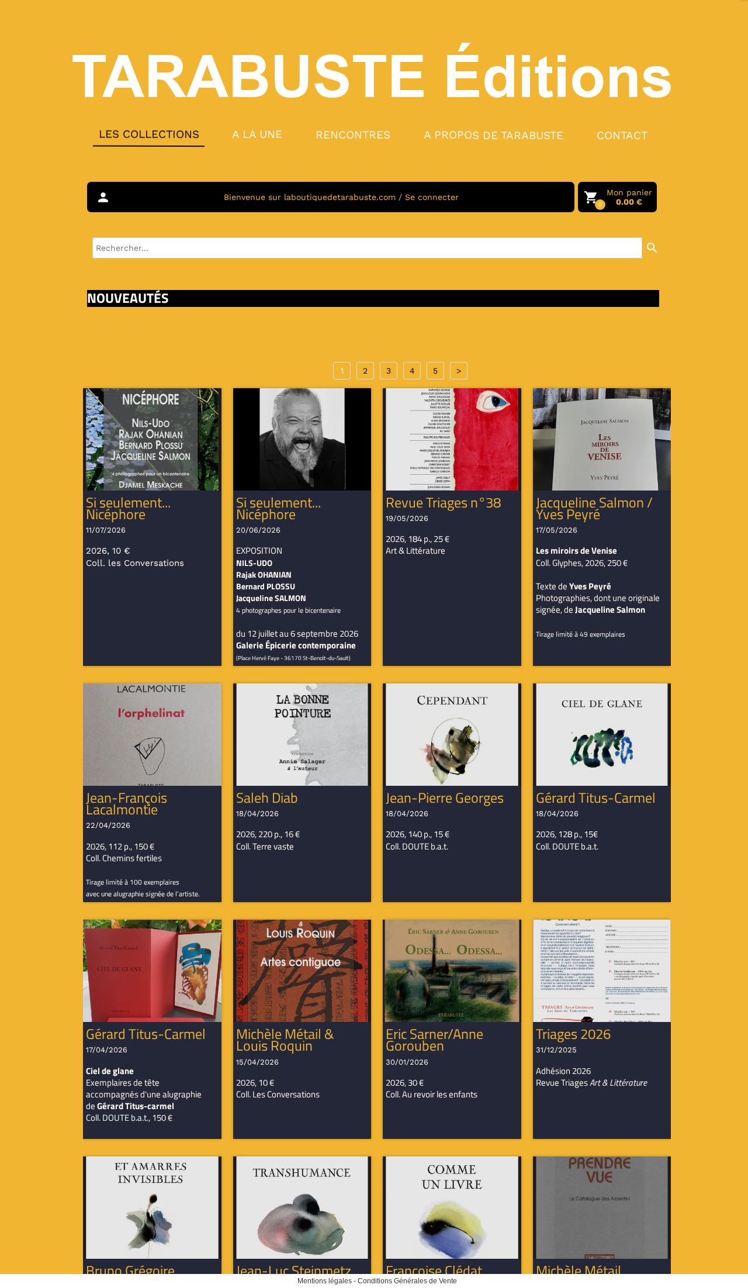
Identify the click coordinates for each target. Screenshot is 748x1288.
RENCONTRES (353, 134)
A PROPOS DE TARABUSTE (493, 135)
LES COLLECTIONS (148, 134)
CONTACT (622, 135)
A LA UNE (257, 134)
